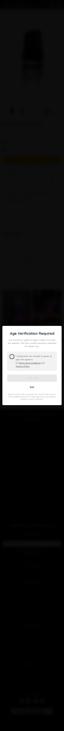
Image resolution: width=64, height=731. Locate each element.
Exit (32, 387)
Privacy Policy (23, 366)
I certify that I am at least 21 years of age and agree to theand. (33, 361)
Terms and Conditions (29, 363)
